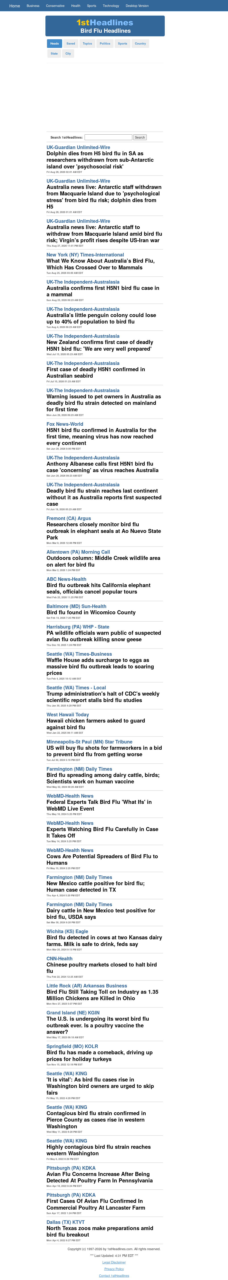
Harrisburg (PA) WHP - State (78, 626)
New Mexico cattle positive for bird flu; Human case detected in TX (96, 886)
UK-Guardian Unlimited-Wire (78, 147)
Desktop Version (137, 5)
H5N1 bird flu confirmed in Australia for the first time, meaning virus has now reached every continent (101, 436)
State (54, 53)
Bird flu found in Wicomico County (91, 612)
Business (33, 5)
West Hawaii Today (68, 714)
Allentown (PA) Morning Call (78, 551)
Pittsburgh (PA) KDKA (71, 1167)
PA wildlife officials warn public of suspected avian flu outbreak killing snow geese (104, 636)
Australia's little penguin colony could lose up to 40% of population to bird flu (101, 318)
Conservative (55, 5)
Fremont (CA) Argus (69, 518)
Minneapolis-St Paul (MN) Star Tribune (89, 741)
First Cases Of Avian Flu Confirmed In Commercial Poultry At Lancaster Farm (96, 1204)
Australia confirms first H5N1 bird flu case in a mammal (103, 291)
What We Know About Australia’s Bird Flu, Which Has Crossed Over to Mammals (101, 264)
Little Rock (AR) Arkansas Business (87, 985)
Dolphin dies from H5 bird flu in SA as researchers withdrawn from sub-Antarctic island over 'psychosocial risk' (100, 159)
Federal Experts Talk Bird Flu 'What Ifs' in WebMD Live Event (99, 805)
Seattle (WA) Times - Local (76, 687)
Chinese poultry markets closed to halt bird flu (102, 968)
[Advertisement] (105, 99)
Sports (91, 5)
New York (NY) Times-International (85, 254)
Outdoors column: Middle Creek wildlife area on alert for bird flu (103, 561)
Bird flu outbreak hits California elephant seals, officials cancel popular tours (99, 588)
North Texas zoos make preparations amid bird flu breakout (100, 1231)
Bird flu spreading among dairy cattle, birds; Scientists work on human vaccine (103, 778)
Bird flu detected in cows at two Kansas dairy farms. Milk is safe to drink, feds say (104, 940)
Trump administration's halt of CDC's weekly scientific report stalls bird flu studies (103, 697)
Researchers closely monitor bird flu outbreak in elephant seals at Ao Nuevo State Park (104, 530)
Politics (105, 43)
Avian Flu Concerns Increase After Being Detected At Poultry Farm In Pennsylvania (100, 1177)
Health (75, 5)
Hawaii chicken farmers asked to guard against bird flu (96, 724)
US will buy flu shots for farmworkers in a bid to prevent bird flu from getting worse (104, 751)
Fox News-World (65, 423)
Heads (54, 43)
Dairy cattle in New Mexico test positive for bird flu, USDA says (101, 913)
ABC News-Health (66, 578)
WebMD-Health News (70, 795)
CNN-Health (60, 958)
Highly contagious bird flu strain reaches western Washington (99, 1150)
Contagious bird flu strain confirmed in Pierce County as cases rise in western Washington (96, 1119)
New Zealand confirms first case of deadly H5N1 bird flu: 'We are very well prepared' (100, 345)
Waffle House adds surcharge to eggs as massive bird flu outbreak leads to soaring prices (100, 666)
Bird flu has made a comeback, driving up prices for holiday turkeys (100, 1055)
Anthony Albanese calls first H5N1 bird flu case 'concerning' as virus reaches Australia (103, 467)
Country (140, 43)
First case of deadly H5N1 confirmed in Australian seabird (96, 372)
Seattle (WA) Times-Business (79, 653)
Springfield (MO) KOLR (72, 1046)
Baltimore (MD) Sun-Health (76, 606)
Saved (71, 43)
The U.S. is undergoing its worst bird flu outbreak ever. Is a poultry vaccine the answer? (98, 1025)
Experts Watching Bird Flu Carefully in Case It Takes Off (102, 832)
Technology (111, 5)
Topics (87, 43)
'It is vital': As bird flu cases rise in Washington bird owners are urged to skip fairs (100, 1085)
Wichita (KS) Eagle (67, 931)
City (68, 53)
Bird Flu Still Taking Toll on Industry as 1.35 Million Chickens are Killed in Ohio (102, 995)
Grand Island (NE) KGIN (73, 1012)
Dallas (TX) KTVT (66, 1222)
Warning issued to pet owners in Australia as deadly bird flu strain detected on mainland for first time (104, 402)
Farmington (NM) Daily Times (79, 768)
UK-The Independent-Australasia (83, 281)
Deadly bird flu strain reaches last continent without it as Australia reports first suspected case (104, 497)
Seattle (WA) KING (67, 1073)
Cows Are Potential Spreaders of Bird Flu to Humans (102, 859)
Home (14, 5)
